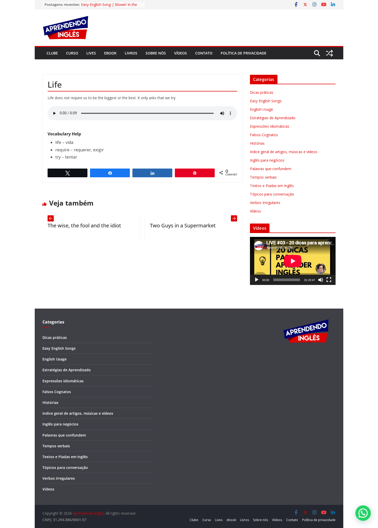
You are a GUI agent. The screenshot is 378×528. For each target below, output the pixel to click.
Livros (131, 53)
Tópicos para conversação (272, 194)
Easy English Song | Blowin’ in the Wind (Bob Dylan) (109, 7)
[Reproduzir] (256, 279)
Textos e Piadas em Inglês (272, 185)
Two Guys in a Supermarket (170, 225)
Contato (203, 53)
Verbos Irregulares (265, 202)
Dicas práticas (261, 92)
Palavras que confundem (270, 168)
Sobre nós (156, 53)
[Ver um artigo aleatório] (329, 53)
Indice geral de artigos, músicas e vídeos (283, 151)
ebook (110, 53)
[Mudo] (320, 279)
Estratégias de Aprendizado (272, 117)
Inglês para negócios (267, 160)
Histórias (257, 143)
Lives (91, 53)
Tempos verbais (263, 177)
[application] (293, 261)
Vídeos (180, 53)
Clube (52, 53)
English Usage (261, 109)
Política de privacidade (243, 53)
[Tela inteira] (328, 279)
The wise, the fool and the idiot (72, 225)
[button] (363, 513)
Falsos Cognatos (264, 134)
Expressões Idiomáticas (269, 126)
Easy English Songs (266, 100)
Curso (72, 53)
